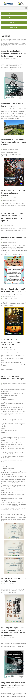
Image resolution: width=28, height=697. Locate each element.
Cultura (18, 39)
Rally (12, 44)
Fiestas (2, 42)
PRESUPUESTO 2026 (14, 22)
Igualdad (10, 42)
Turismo (11, 45)
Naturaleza (6, 43)
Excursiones (18, 40)
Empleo (10, 40)
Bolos (15, 39)
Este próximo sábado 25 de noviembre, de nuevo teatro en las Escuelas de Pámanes (13, 53)
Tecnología (7, 45)
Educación (7, 40)
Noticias (15, 43)
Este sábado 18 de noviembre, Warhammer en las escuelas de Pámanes (13, 142)
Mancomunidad (16, 42)
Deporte (3, 40)
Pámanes (3, 44)
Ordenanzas (22, 43)
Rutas (19, 44)
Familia (22, 40)
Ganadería (6, 42)
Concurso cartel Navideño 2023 (13, 237)
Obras (18, 43)
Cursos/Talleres (23, 39)
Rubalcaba (15, 44)
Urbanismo (16, 45)
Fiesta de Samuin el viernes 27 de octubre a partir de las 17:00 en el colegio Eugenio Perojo (13, 291)
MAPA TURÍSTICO (15, 13)
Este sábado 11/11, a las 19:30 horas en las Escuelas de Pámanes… (13, 192)
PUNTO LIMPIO (14, 27)
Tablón (7, 39)
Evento (14, 40)
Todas (4, 39)
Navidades (11, 43)
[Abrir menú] (14, 8)
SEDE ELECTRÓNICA (14, 17)
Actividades (11, 39)
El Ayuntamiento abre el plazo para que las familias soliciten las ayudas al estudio (13, 685)
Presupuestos (8, 44)
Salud (21, 44)
